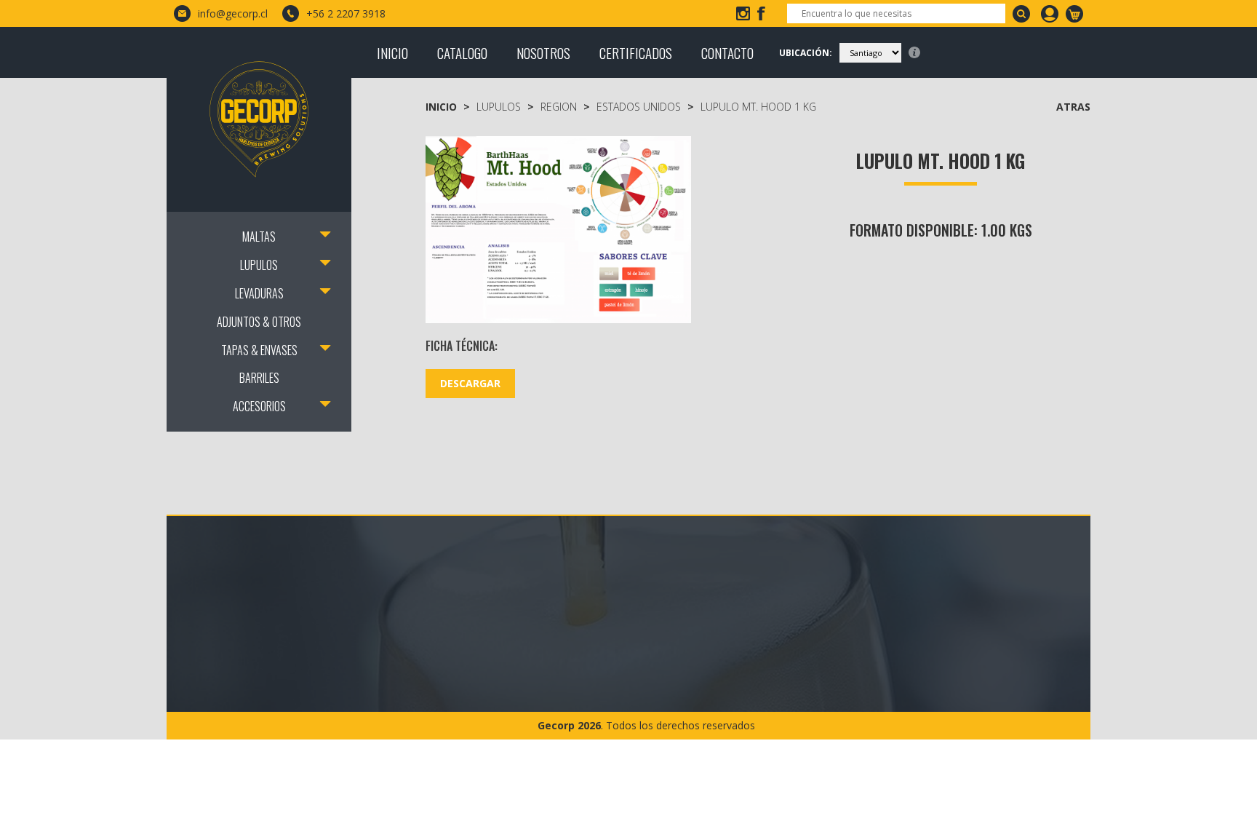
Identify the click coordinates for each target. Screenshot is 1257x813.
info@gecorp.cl (233, 13)
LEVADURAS (259, 293)
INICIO (392, 52)
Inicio (441, 107)
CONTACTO (727, 52)
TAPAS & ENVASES (259, 350)
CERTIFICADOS (635, 52)
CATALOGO (462, 52)
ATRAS (1073, 107)
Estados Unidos (638, 107)
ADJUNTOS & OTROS (259, 321)
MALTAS (259, 236)
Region (558, 107)
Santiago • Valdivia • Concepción (339, 639)
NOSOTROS (543, 52)
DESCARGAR (470, 383)
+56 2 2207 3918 (346, 13)
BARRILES (259, 377)
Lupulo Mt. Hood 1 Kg (758, 107)
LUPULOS (259, 265)
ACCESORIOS (259, 406)
